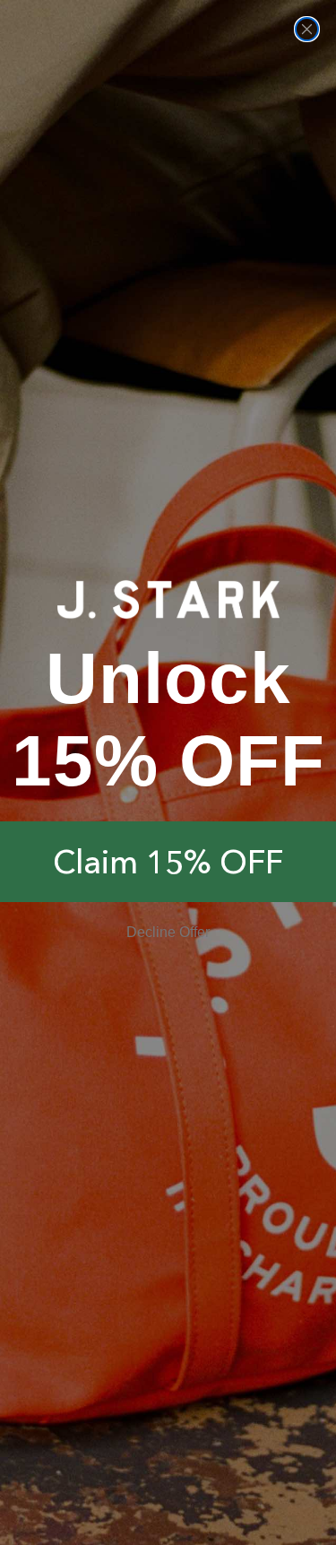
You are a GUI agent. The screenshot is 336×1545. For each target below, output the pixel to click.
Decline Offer (168, 932)
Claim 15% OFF (168, 861)
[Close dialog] (307, 29)
